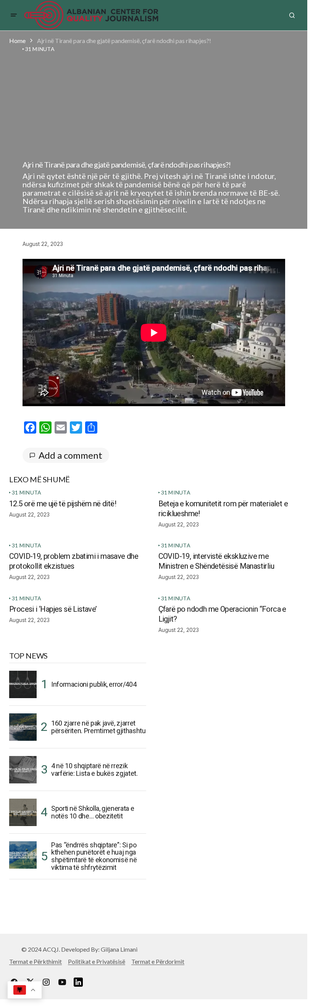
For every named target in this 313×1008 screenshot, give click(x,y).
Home (17, 40)
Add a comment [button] (70, 455)
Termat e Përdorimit (157, 961)
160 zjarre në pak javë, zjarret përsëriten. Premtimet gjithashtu (98, 727)
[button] (13, 15)
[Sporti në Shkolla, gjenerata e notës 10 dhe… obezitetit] (23, 812)
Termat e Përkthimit (35, 961)
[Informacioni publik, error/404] (23, 684)
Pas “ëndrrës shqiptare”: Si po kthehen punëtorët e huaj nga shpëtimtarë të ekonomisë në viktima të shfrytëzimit (94, 856)
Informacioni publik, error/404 (93, 684)
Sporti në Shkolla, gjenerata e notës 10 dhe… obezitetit (92, 812)
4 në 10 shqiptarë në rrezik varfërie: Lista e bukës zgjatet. (94, 769)
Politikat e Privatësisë (96, 961)
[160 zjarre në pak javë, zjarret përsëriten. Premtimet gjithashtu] (23, 727)
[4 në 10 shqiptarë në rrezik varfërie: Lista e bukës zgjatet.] (23, 769)
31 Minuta (27, 492)
